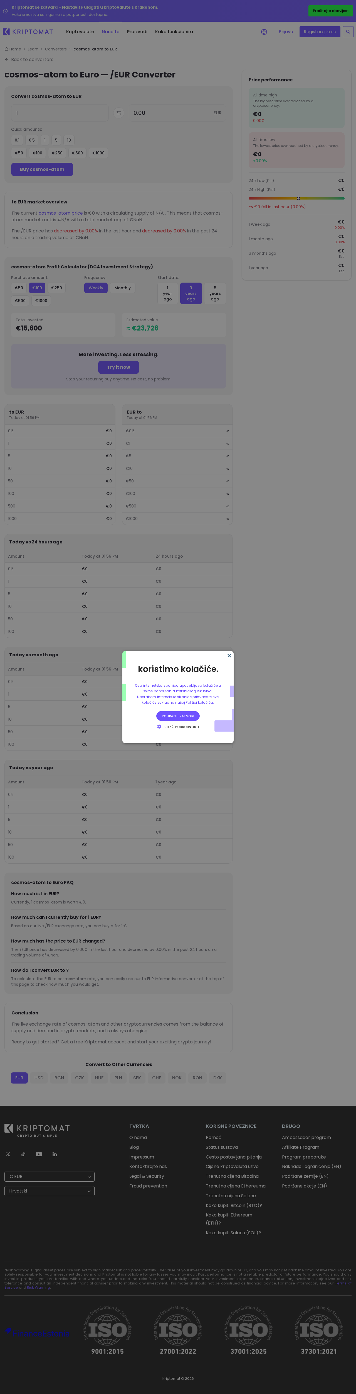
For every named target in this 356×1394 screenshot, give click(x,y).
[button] (178, 726)
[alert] (178, 697)
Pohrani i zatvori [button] (178, 715)
